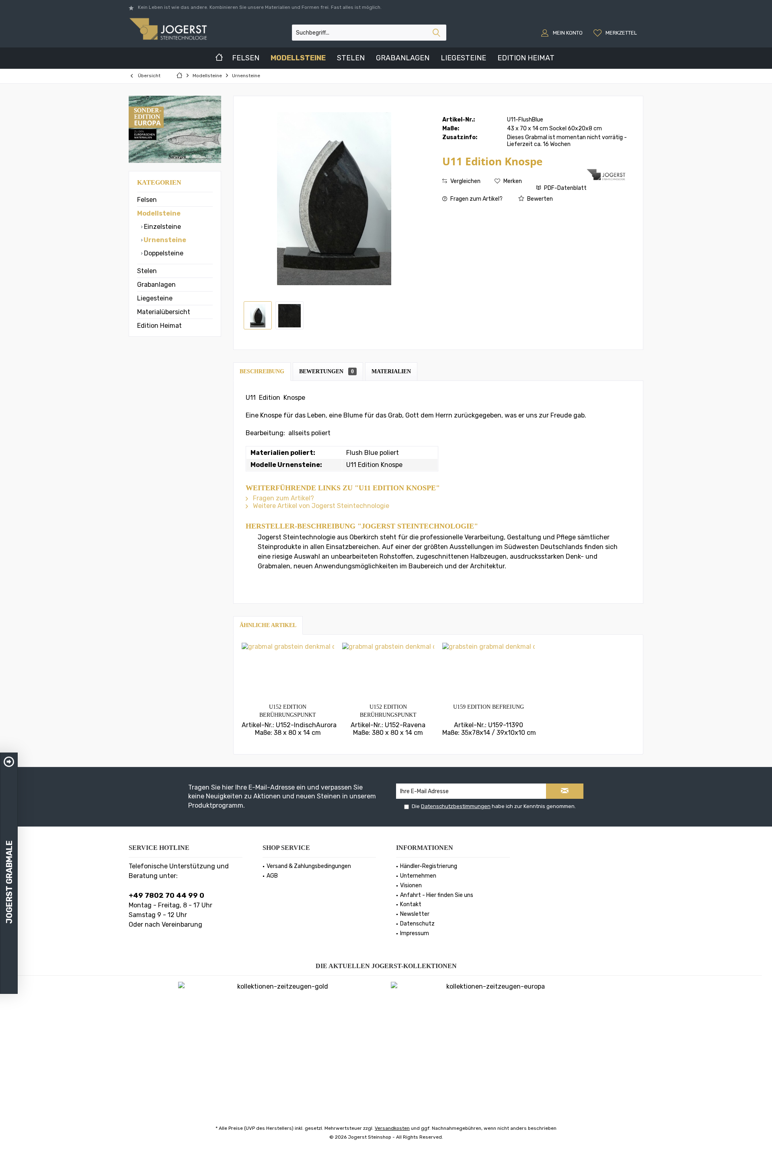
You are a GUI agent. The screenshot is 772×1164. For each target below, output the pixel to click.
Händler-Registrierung (428, 866)
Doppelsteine (162, 253)
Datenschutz (417, 923)
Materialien (391, 371)
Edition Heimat (159, 325)
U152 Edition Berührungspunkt (287, 711)
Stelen (147, 271)
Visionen (411, 885)
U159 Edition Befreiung (488, 707)
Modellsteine (159, 213)
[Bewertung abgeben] (513, 172)
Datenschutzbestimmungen (456, 806)
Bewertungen (326, 371)
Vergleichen (464, 181)
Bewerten (539, 198)
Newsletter (414, 914)
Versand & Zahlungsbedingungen (309, 866)
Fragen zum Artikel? (476, 198)
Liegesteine (154, 298)
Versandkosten (392, 1128)
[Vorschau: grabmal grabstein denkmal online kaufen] (258, 315)
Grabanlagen (156, 284)
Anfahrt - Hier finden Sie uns (436, 895)
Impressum (414, 933)
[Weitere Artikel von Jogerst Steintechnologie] (607, 174)
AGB (272, 875)
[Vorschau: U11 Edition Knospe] (289, 315)
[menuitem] (616, 33)
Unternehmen (418, 875)
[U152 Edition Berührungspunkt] (288, 671)
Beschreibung (262, 371)
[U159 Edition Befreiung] (488, 671)
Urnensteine (164, 240)
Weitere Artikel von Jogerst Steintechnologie (320, 506)
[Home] (219, 58)
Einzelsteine (161, 226)
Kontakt (410, 904)
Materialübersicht (163, 312)
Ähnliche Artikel (268, 625)
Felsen (147, 200)
